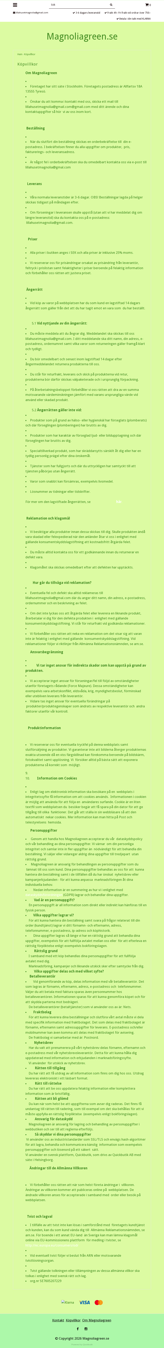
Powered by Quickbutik (82, 1344)
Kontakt (58, 1320)
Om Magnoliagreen (96, 1320)
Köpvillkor (29, 54)
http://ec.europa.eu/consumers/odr (51, 1245)
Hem (19, 54)
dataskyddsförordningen (43, 895)
